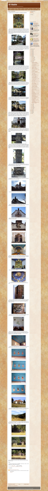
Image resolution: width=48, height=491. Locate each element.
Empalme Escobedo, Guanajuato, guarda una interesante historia (36, 23)
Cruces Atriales (12, 466)
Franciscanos (15, 466)
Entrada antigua (26, 484)
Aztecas (26, 9)
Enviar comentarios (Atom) (14, 485)
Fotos (16, 8)
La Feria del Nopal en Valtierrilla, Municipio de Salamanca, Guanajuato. (36, 43)
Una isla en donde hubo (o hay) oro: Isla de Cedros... (36, 80)
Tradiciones (12, 8)
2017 (31, 52)
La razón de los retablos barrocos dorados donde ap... (35, 89)
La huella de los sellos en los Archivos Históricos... (35, 77)
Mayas (32, 9)
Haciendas (19, 8)
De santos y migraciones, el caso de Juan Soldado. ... (36, 73)
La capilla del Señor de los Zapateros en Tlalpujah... (35, 86)
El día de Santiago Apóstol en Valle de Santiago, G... (35, 70)
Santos (38, 8)
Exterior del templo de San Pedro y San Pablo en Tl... (35, 65)
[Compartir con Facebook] (20, 465)
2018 (31, 51)
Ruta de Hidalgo (36, 9)
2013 (31, 56)
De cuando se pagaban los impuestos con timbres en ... (35, 71)
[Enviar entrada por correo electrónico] (17, 465)
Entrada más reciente (11, 484)
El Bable (13, 4)
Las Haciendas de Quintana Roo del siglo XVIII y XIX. (36, 95)
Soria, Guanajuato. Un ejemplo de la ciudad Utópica (35, 28)
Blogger (32, 488)
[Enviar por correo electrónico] (18, 465)
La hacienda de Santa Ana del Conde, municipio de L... (35, 96)
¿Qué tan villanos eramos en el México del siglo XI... (35, 74)
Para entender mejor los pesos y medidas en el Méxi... (35, 67)
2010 (31, 111)
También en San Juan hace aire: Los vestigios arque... (35, 64)
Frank (10, 469)
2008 (31, 113)
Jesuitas (16, 9)
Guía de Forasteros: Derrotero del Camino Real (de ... (35, 98)
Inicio (19, 484)
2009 (31, 112)
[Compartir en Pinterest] (21, 465)
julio (32, 61)
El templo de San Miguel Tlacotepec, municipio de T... (35, 62)
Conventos (34, 8)
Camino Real (30, 8)
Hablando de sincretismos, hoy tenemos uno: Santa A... (35, 68)
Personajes (26, 8)
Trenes (29, 9)
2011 (31, 110)
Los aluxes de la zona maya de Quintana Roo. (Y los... (35, 84)
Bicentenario (12, 9)
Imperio (19, 9)
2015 (31, 54)
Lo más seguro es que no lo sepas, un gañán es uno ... (35, 79)
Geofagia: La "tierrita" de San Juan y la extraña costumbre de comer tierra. (36, 39)
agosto (32, 60)
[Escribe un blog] (19, 465)
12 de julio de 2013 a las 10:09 (15, 469)
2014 (31, 55)
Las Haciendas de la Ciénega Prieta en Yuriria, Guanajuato (36, 33)
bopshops (25, 488)
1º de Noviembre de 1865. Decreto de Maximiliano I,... (35, 101)
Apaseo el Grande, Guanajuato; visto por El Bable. (35, 83)
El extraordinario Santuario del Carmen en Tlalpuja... (35, 76)
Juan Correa (18, 332)
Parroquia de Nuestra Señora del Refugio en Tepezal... (35, 102)
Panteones (22, 9)
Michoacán (19, 466)
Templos (9, 8)
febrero (32, 107)
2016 (31, 53)
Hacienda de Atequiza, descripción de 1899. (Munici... (35, 93)
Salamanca (23, 8)
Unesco (9, 9)
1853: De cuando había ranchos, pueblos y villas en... (35, 87)
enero (32, 108)
